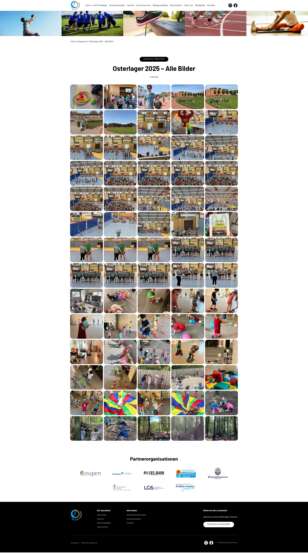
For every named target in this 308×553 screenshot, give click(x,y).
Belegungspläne (160, 5)
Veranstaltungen (117, 5)
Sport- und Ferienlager (96, 5)
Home (73, 41)
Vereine (130, 5)
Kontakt (211, 5)
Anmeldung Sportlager (136, 515)
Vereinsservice (143, 5)
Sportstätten (176, 5)
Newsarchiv (82, 41)
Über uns (188, 5)
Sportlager (101, 515)
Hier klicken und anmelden (218, 524)
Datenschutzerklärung (89, 543)
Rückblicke (200, 5)
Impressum (75, 543)
